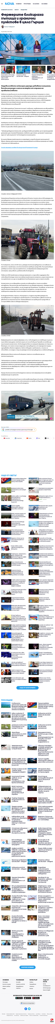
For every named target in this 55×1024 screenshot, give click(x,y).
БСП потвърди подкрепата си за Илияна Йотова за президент (18, 842)
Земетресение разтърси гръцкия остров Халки (46, 489)
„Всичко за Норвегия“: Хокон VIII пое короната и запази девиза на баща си (18, 664)
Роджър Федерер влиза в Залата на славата (18, 799)
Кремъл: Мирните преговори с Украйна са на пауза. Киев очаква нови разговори (46, 617)
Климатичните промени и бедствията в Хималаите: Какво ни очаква (46, 555)
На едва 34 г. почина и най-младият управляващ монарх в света (46, 635)
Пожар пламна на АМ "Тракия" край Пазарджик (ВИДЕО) (19, 770)
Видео (4, 988)
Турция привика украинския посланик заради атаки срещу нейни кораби (18, 480)
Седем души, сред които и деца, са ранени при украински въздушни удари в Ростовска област (18, 556)
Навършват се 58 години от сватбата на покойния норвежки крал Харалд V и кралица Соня (46, 532)
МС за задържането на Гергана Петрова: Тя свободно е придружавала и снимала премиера (19, 889)
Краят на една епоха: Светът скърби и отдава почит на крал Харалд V (18, 671)
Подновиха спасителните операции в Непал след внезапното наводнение (46, 547)
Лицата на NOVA (20, 984)
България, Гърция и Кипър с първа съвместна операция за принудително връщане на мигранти (46, 608)
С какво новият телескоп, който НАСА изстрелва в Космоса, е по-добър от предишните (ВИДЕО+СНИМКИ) (18, 583)
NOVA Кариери (47, 987)
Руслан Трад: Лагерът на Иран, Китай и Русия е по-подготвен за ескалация (46, 664)
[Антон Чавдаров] (2, 26)
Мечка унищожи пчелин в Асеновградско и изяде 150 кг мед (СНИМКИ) (18, 934)
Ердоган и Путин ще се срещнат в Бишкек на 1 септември (17, 539)
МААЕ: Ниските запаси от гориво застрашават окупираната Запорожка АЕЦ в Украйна (18, 516)
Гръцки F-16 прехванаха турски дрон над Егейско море (46, 654)
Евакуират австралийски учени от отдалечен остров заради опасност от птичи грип (18, 608)
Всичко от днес (7, 984)
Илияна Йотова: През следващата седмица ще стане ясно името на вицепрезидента (19, 899)
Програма (27, 4)
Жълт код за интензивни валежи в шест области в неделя (45, 779)
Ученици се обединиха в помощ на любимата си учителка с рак (45, 933)
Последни (5, 982)
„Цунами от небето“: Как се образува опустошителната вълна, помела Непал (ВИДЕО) (46, 627)
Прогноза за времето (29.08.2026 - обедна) (19, 860)
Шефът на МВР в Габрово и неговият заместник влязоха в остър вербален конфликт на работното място (19, 852)
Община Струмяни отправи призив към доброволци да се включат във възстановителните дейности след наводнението (45, 750)
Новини (18, 4)
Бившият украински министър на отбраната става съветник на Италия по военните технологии (46, 573)
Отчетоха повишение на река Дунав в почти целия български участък (19, 830)
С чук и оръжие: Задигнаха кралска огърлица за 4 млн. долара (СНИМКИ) (46, 581)
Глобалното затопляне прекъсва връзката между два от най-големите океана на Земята (19, 706)
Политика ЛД (16, 1015)
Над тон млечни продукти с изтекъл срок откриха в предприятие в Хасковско (45, 909)
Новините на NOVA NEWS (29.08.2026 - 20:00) (44, 714)
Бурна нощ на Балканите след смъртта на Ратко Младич (46, 671)
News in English (46, 990)
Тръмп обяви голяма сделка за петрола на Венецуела (17, 547)
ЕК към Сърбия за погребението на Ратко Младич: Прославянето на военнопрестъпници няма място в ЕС (18, 618)
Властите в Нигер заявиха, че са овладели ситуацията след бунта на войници (18, 779)
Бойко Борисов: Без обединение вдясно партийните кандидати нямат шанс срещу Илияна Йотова (45, 832)
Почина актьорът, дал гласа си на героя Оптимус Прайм (18, 679)
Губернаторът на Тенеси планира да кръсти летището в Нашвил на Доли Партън (46, 516)
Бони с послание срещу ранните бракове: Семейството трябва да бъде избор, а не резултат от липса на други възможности (45, 921)
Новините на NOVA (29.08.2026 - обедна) (19, 868)
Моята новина (6, 986)
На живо (44, 4)
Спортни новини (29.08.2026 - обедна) (45, 860)
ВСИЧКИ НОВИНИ (27, 967)
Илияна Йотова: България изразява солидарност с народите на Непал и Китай (19, 919)
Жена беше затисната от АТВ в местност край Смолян (19, 735)
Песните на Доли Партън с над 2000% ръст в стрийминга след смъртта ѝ (46, 592)
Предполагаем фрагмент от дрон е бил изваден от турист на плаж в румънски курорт (46, 524)
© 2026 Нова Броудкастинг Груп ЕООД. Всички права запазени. (13, 1020)
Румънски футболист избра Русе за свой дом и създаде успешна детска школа (46, 564)
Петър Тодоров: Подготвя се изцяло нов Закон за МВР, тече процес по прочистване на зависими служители (19, 945)
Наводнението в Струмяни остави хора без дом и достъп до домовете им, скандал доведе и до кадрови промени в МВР (46, 945)
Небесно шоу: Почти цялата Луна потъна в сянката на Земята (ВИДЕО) (45, 680)
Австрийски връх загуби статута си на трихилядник (45, 507)
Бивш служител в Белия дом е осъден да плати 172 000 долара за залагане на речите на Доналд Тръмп (46, 481)
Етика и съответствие (33, 1015)
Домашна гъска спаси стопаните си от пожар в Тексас (18, 490)
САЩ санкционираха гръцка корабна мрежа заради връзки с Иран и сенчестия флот (17, 532)
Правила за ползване (24, 1015)
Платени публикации (43, 1015)
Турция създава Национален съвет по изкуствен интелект (17, 507)
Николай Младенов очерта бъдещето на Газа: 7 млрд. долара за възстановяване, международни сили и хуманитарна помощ (17, 637)
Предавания (33, 984)
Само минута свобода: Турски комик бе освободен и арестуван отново (18, 524)
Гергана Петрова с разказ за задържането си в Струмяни (18, 880)
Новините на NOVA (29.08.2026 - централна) (44, 726)
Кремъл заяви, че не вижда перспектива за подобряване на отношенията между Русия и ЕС (18, 499)
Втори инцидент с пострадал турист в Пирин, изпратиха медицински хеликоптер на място (46, 899)
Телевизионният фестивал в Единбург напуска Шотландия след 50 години (18, 592)
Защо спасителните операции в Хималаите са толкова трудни (18, 563)
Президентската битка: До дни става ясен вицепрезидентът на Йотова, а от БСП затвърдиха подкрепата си (45, 737)
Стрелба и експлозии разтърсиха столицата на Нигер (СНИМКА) (19, 908)
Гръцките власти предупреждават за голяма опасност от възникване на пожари (17, 572)
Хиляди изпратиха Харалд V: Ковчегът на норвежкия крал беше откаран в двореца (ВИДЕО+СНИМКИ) (18, 627)
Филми (31, 988)
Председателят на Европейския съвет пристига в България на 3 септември (18, 647)
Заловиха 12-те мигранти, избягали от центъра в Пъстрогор (45, 880)
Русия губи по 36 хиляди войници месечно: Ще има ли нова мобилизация (46, 539)
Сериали (32, 986)
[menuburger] (2, 3)
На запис (36, 4)
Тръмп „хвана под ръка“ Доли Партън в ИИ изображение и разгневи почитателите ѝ (46, 647)
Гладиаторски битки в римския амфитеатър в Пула (18, 599)
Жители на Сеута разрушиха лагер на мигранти (44, 599)
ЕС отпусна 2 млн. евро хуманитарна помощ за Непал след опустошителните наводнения (18, 655)
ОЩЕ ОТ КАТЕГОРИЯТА (27, 688)
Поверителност (10, 1015)
